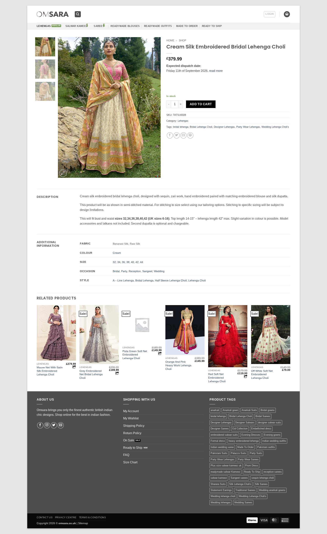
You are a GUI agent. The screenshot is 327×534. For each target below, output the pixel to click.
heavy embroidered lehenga (244, 440)
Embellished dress (261, 428)
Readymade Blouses (125, 26)
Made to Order (187, 26)
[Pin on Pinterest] (190, 135)
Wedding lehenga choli (223, 496)
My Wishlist (131, 418)
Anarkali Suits (249, 410)
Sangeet (147, 271)
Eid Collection (240, 428)
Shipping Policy (133, 425)
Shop (182, 40)
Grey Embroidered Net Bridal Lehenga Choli (91, 374)
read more (216, 70)
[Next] (153, 107)
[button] (78, 14)
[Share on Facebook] (170, 135)
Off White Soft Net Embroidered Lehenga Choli (262, 374)
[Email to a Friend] (183, 135)
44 (141, 262)
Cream (117, 252)
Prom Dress (251, 465)
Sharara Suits (218, 484)
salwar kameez (219, 477)
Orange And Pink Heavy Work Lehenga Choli (178, 365)
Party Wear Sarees (248, 459)
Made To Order (245, 447)
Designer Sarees (220, 428)
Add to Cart (201, 104)
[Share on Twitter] (177, 135)
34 (118, 262)
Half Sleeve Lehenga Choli (171, 280)
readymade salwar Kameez (225, 471)
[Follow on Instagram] (47, 425)
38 (127, 262)
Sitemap (83, 523)
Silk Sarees (261, 484)
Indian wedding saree (222, 447)
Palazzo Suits (238, 453)
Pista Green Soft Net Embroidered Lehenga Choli (134, 355)
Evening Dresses (250, 434)
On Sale (128, 440)
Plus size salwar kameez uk (226, 465)
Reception (135, 271)
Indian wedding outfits (274, 440)
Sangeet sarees (239, 477)
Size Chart (130, 462)
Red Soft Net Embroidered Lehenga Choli (217, 378)
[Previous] (64, 107)
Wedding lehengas (221, 502)
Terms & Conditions (92, 517)
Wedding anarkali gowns (272, 490)
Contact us (44, 517)
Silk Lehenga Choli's (240, 484)
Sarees (99, 26)
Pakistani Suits (219, 453)
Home (170, 40)
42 (137, 262)
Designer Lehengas (224, 126)
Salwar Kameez (76, 26)
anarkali (215, 410)
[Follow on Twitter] (54, 425)
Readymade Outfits (158, 26)
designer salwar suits (269, 422)
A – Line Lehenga (123, 280)
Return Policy (132, 433)
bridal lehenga (180, 126)
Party (124, 271)
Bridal (116, 271)
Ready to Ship (132, 447)
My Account (131, 411)
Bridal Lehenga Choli (201, 126)
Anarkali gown (230, 410)
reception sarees (273, 471)
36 (123, 262)
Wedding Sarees (243, 502)
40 (132, 262)
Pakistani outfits (266, 447)
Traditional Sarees (245, 490)
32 (114, 262)
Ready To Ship (212, 26)
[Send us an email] (61, 425)
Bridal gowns (268, 410)
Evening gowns (272, 434)
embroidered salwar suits (224, 434)
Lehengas (44, 26)
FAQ (126, 454)
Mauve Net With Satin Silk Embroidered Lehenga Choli (50, 371)
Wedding (159, 271)
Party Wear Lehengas (248, 126)
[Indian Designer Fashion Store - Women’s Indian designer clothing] (53, 14)
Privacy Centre (66, 517)
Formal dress (218, 440)
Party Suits (256, 453)
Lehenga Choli (197, 280)
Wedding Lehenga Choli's (275, 126)
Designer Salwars (244, 422)
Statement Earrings (221, 490)
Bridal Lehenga (144, 280)
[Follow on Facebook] (40, 425)
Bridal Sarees (262, 416)
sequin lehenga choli (262, 477)
